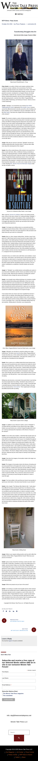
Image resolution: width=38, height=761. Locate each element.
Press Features (20, 24)
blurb (18, 353)
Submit (17, 757)
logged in (10, 640)
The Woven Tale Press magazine (13, 693)
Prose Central (30, 752)
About (23, 757)
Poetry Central (12, 754)
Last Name (5, 678)
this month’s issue (25, 107)
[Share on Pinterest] (16, 611)
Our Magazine (10, 752)
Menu (20, 14)
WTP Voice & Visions (25, 754)
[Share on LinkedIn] (13, 611)
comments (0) (31, 24)
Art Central (20, 752)
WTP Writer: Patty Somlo (10, 20)
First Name (5, 671)
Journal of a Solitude (15, 214)
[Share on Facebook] (3, 611)
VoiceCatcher (16, 387)
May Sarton (7, 112)
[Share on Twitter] (6, 611)
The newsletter (8, 695)
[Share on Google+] (10, 611)
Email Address (6, 685)
